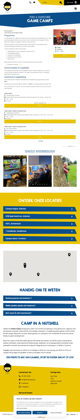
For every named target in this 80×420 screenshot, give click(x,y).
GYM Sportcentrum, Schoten (18, 216)
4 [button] (40, 185)
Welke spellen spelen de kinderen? (20, 306)
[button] (25, 266)
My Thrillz (54, 376)
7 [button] (47, 185)
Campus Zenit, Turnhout (16, 239)
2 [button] (35, 185)
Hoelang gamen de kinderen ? (19, 298)
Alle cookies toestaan (24, 412)
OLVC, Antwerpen (13, 224)
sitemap (72, 414)
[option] (40, 171)
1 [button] (33, 185)
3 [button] (37, 185)
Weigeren (40, 412)
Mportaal (54, 383)
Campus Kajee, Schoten (16, 209)
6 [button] (44, 185)
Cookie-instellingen (56, 412)
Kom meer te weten (22, 408)
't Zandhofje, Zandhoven (16, 231)
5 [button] (42, 185)
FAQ (52, 379)
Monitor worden (56, 381)
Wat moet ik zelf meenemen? (18, 313)
